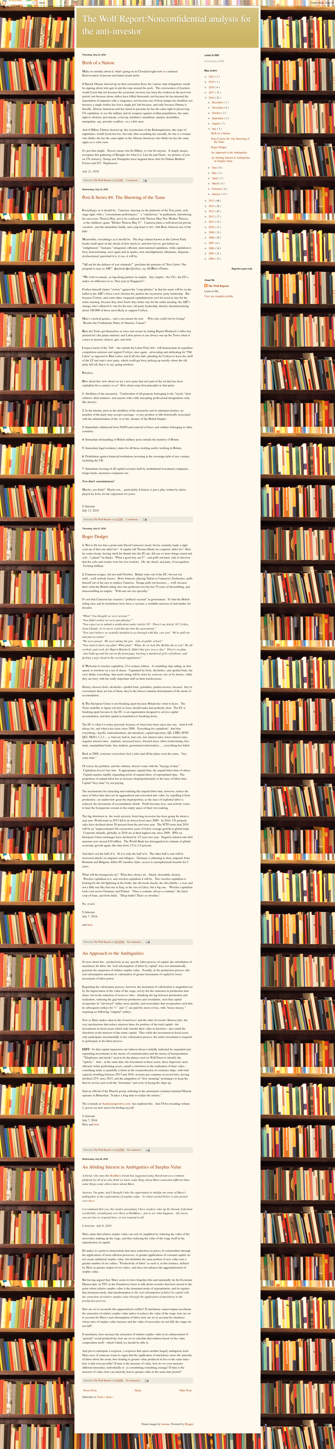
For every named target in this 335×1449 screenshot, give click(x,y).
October (216, 113)
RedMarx (115, 1175)
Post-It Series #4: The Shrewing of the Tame (123, 197)
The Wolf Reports (218, 286)
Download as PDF (214, 61)
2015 (212, 200)
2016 (212, 97)
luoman (165, 1424)
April (215, 178)
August (216, 123)
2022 (212, 76)
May (215, 173)
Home (138, 1390)
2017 (212, 92)
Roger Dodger (95, 536)
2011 (212, 221)
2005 (212, 253)
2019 (212, 82)
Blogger (189, 1424)
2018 (212, 87)
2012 (212, 216)
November (218, 107)
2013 (212, 211)
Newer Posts (90, 1390)
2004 (212, 258)
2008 (212, 237)
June (215, 167)
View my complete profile (218, 296)
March (216, 183)
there (91, 1201)
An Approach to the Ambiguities (113, 953)
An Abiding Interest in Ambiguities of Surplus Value (131, 1167)
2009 (212, 232)
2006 (212, 248)
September (218, 118)
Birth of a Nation (98, 62)
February (217, 189)
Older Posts (185, 1390)
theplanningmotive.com (115, 1103)
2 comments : (133, 180)
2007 (212, 243)
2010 (212, 227)
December (218, 102)
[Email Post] (144, 180)
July (214, 129)
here (90, 924)
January (216, 194)
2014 (212, 206)
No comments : (135, 941)
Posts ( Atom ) (105, 1397)
